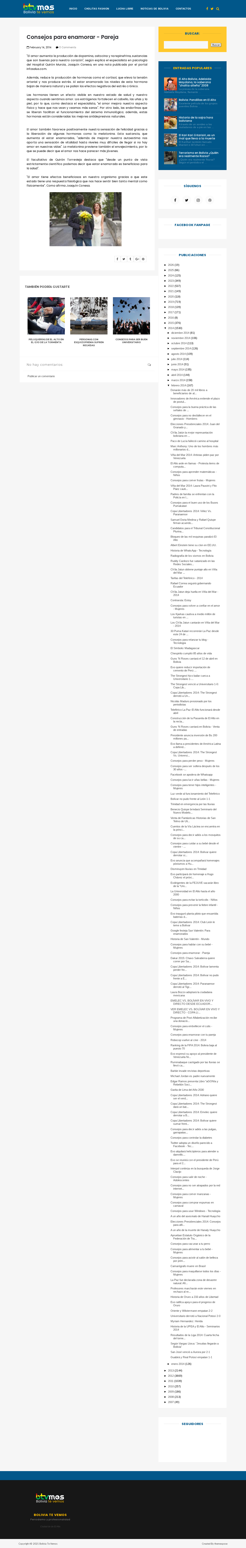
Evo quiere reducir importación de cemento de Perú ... (190, 669)
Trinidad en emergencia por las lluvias (193, 804)
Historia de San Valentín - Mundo (190, 939)
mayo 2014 (178, 369)
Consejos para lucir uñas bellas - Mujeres (195, 779)
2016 (171, 317)
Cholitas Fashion (96, 8)
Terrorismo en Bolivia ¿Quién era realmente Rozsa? (199, 154)
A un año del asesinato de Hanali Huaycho (195, 1216)
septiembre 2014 (181, 348)
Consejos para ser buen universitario (131, 341)
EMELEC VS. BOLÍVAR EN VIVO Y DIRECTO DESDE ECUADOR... (192, 1002)
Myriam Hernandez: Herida (187, 1321)
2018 (171, 307)
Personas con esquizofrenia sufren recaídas (89, 342)
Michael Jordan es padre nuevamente (193, 1076)
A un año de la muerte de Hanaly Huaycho (195, 1230)
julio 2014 (177, 359)
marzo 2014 (178, 380)
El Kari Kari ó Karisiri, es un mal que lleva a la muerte (197, 136)
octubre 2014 (179, 343)
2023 (171, 280)
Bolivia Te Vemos (48, 1543)
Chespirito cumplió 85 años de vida (191, 653)
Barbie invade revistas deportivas (190, 1070)
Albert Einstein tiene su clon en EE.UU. (193, 545)
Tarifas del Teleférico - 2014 (187, 578)
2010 (171, 1386)
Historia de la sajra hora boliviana (196, 119)
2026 (171, 264)
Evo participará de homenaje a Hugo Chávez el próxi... (192, 876)
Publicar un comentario (41, 376)
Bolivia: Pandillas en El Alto (197, 100)
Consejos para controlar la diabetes (191, 1137)
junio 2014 (177, 364)
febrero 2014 (179, 385)
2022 (171, 285)
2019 (171, 301)
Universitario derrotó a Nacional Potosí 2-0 (195, 1315)
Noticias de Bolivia (154, 8)
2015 (171, 322)
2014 (171, 328)
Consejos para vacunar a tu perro (190, 1243)
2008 (171, 1396)
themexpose (220, 1543)
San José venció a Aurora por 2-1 (190, 1351)
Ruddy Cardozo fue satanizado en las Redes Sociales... (193, 562)
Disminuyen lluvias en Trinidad (188, 868)
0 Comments (67, 47)
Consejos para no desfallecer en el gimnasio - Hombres (191, 417)
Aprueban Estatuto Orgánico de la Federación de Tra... (190, 1237)
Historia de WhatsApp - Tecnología (191, 550)
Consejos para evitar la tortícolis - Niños (194, 899)
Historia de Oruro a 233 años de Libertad (194, 1296)
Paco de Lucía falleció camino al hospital (194, 441)
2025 (171, 270)
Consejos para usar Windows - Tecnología (195, 1210)
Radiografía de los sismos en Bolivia (192, 555)
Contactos (183, 8)
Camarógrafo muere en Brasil (188, 1266)
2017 (171, 312)
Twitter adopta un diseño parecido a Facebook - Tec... (191, 1144)
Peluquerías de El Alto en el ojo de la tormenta (46, 341)
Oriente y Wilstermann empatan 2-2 (192, 1310)
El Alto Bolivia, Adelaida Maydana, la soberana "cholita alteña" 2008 (195, 82)
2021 (171, 291)
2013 (171, 1370)
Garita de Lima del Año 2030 (187, 1089)
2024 (171, 275)
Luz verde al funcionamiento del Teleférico (195, 793)
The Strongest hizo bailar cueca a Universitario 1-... (190, 677)
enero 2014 (178, 1363)
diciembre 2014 (180, 332)
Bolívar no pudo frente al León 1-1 (190, 798)
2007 (171, 1402)
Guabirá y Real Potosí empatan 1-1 (191, 1357)
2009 (171, 1391)
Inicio (73, 8)
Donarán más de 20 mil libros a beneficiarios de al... (189, 391)
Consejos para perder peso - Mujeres (192, 760)
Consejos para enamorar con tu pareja (193, 1034)
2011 (171, 1380)
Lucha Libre (124, 8)
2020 (171, 296)
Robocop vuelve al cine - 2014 (188, 1040)
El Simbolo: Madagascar (185, 648)
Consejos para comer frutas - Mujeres (193, 480)
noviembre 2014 (181, 337)
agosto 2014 (178, 353)
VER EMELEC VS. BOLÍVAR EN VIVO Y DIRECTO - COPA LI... (195, 1011)
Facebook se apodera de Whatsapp (192, 774)
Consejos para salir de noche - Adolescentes (189, 1178)
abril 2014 (177, 374)
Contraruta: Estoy (181, 600)
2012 (171, 1375)
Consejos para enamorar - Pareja (190, 952)
